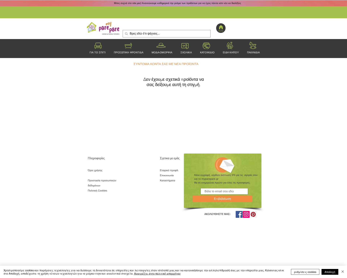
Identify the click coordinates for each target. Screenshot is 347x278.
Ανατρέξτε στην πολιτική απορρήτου (157, 273)
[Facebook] (239, 214)
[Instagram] (246, 214)
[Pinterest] (253, 214)
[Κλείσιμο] (342, 272)
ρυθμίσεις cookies (305, 272)
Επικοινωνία (167, 175)
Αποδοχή (330, 272)
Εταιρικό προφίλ (169, 170)
